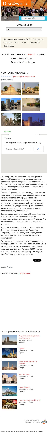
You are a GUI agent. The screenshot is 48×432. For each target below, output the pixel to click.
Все (12, 54)
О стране (7, 42)
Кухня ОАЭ (35, 42)
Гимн (24, 42)
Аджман (31, 54)
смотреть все (24, 273)
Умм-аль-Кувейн (18, 62)
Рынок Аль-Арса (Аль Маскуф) (29, 400)
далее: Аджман (7, 80)
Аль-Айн (40, 54)
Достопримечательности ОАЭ (16, 39)
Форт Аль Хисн (24, 374)
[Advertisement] (24, 308)
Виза (17, 42)
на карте (7, 131)
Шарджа (31, 62)
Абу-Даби (21, 54)
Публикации (8, 46)
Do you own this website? (15, 149)
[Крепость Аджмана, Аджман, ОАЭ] (11, 95)
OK (38, 149)
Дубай (13, 58)
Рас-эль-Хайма (25, 58)
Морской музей (24, 387)
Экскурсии (37, 39)
